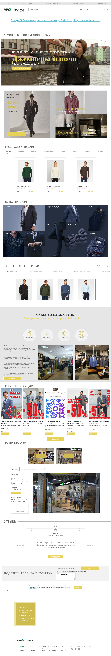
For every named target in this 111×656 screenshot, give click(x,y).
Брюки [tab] (63, 151)
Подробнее (12, 378)
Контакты (63, 650)
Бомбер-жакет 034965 (83, 186)
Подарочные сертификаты (53, 3)
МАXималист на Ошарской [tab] (29, 469)
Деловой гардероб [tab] (57, 271)
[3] (3, 431)
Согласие (63, 571)
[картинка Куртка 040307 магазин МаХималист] (45, 289)
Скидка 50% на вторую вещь (33, 421)
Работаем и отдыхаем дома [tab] (82, 271)
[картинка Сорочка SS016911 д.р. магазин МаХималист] (86, 289)
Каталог (7, 3)
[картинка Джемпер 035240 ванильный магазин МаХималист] (55, 171)
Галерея (32, 650)
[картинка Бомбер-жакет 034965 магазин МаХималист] (85, 171)
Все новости (55, 439)
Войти (83, 9)
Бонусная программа (78, 3)
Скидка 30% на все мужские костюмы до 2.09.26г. (41, 20)
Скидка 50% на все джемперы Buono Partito (75, 422)
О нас (63, 646)
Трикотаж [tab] (8, 151)
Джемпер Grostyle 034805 (24, 186)
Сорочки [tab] (74, 151)
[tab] (41, 456)
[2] (2, 431)
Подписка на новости (86, 20)
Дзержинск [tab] (15, 469)
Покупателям (52, 650)
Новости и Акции (52, 646)
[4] (5, 431)
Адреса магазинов (27, 3)
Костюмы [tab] (21, 151)
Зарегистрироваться (94, 9)
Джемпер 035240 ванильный (54, 186)
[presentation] (101, 41)
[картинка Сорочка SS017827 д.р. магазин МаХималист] (65, 289)
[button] (94, 81)
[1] (1, 431)
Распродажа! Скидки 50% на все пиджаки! (99, 422)
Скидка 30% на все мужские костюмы (11, 422)
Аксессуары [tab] (100, 151)
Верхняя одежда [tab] (49, 151)
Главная (22, 646)
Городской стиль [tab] (12, 271)
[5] (6, 431)
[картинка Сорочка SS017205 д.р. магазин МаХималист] (24, 289)
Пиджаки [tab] (34, 151)
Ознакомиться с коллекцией (22, 68)
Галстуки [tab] (87, 151)
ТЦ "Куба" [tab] (43, 469)
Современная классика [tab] (35, 271)
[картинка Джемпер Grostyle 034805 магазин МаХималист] (25, 171)
